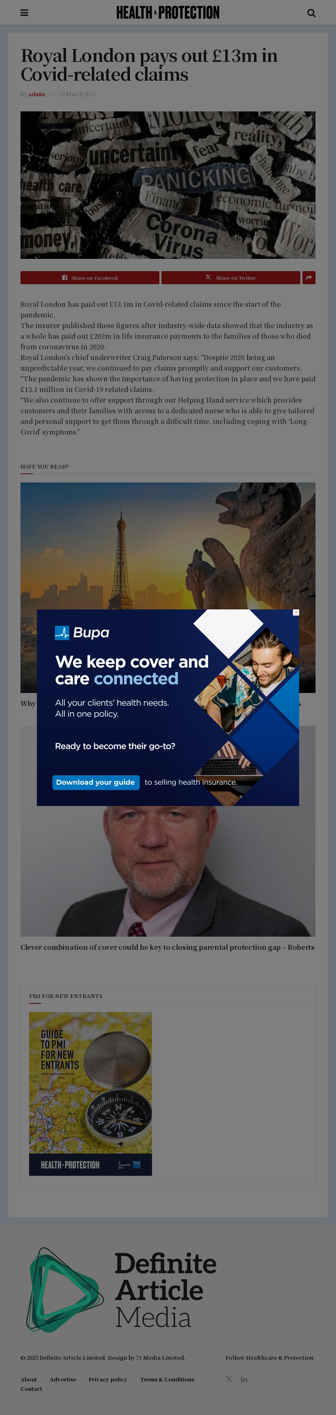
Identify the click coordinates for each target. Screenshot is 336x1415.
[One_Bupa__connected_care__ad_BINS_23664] (168, 706)
